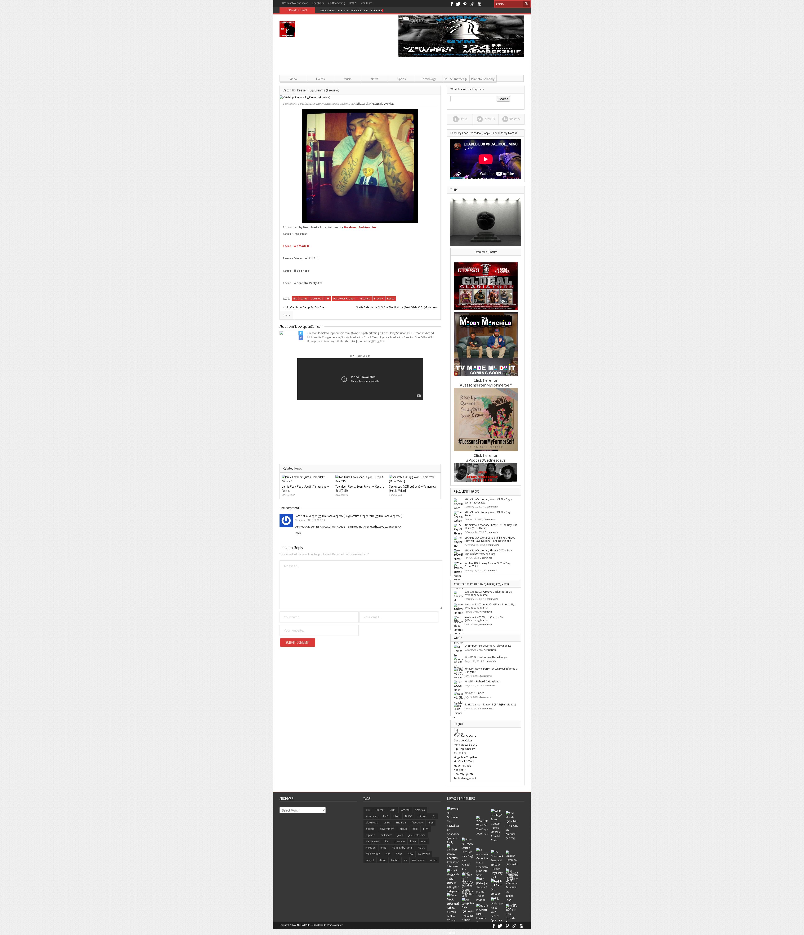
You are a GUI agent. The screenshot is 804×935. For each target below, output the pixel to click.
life (386, 841)
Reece (390, 298)
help (415, 829)
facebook (417, 822)
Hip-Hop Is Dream (464, 749)
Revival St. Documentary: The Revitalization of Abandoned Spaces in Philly (361, 10)
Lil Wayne (399, 841)
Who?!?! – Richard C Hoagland (482, 681)
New (410, 854)
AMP (385, 816)
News (374, 79)
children (422, 816)
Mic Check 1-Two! (464, 761)
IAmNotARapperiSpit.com (332, 103)
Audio (357, 103)
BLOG (408, 816)
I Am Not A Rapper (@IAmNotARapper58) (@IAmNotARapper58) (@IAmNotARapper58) (348, 516)
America (420, 810)
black (396, 816)
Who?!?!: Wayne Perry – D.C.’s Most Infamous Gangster (491, 670)
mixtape (371, 847)
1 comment (290, 103)
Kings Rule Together (465, 757)
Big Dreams (300, 298)
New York (424, 854)
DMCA (352, 3)
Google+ (472, 3)
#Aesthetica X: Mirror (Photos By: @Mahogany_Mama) (484, 618)
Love (413, 841)
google (370, 829)
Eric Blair (401, 822)
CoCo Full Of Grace (465, 736)
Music (347, 79)
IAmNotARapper (335, 924)
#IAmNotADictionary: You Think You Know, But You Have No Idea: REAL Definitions (490, 539)
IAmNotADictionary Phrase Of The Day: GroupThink (488, 564)
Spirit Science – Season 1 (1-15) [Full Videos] (490, 704)
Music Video (373, 854)
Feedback (318, 3)
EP (328, 298)
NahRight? (459, 770)
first (430, 822)
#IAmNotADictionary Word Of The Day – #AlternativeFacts (488, 501)
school (370, 860)
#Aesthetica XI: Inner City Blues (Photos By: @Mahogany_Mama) (490, 606)
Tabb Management (465, 778)
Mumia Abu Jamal (402, 847)
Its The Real (460, 753)
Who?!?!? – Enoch (474, 693)
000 (368, 810)
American (371, 816)
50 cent (380, 810)
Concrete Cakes (463, 740)
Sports (401, 79)
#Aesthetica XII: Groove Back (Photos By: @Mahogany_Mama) (489, 593)
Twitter (458, 3)
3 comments (490, 570)
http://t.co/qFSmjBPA (388, 526)
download (317, 298)
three (382, 860)
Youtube (479, 3)
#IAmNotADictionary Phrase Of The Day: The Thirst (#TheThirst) (491, 526)
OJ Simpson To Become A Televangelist (488, 645)
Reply (298, 532)
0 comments (491, 506)
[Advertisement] (443, 86)
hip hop (370, 835)
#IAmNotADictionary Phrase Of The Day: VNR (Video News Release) (488, 552)
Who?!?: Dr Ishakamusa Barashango (486, 657)
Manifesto (366, 3)
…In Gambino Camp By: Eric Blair (305, 307)
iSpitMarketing (336, 3)
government (387, 829)
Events (320, 79)
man (423, 841)
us (405, 860)
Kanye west (372, 841)
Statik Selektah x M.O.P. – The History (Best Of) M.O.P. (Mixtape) (396, 307)
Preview (378, 298)
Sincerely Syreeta (464, 774)
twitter (395, 860)
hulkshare (364, 298)
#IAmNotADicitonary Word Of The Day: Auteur (488, 513)
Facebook (451, 3)
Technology (428, 79)
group (403, 829)
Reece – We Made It (296, 246)
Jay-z (400, 835)
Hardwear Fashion (344, 298)
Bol (456, 732)
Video (293, 79)
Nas (388, 854)
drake (387, 822)
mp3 (384, 847)
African (405, 810)
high (425, 829)
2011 (393, 810)
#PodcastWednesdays (295, 3)
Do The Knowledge (456, 79)
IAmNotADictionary (483, 79)
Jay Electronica (416, 835)
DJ (434, 816)
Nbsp (399, 854)
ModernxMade (462, 765)
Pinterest (465, 3)
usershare (418, 860)
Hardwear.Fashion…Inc (360, 227)
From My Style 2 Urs (465, 744)
